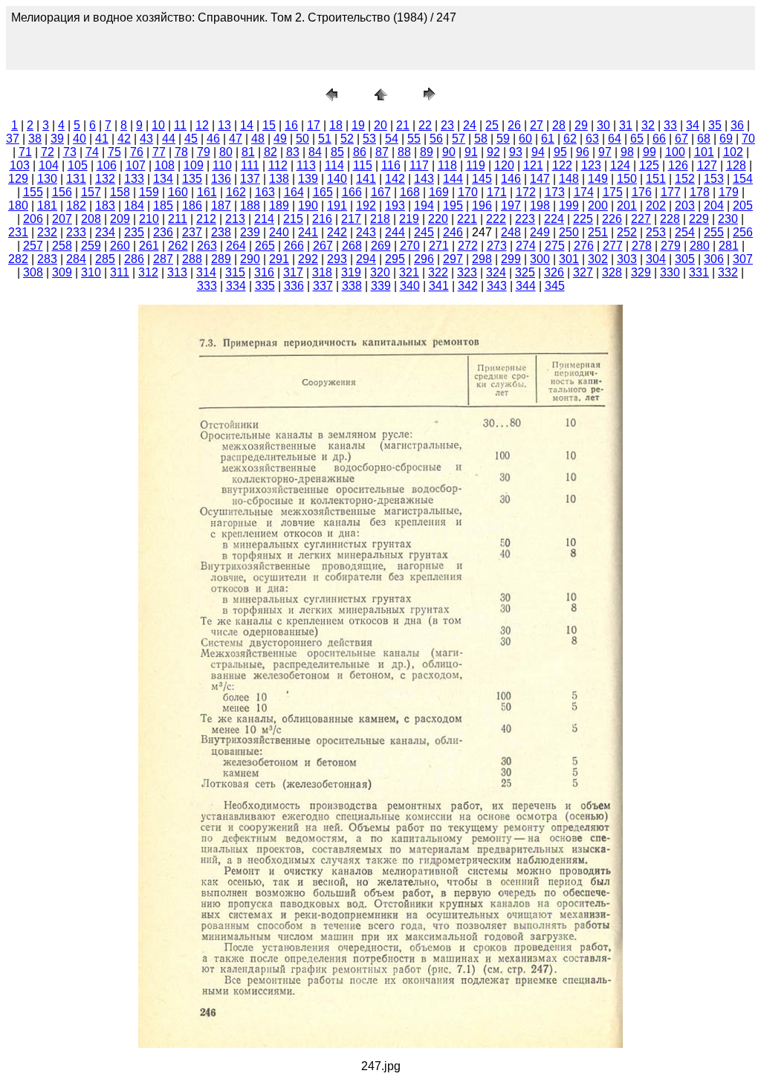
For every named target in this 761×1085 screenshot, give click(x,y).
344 (526, 285)
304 (656, 259)
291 (279, 259)
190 (308, 205)
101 (704, 152)
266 (294, 245)
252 (627, 232)
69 (726, 138)
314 (206, 272)
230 (728, 219)
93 (515, 152)
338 (352, 285)
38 (35, 138)
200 (598, 205)
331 (699, 272)
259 (91, 245)
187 (221, 205)
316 (264, 272)
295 (395, 259)
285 (105, 259)
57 (458, 138)
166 (352, 192)
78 (181, 152)
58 (481, 138)
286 (134, 259)
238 (221, 232)
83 (292, 152)
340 (410, 285)
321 (409, 272)
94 (538, 152)
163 (265, 192)
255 (714, 232)
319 (351, 272)
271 (439, 245)
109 (194, 165)
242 (337, 232)
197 (511, 205)
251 (598, 232)
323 (467, 272)
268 (352, 245)
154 (743, 178)
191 (337, 205)
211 (177, 219)
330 (670, 272)
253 (656, 232)
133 (134, 178)
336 (294, 285)
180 (18, 205)
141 (366, 178)
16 (291, 125)
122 (562, 165)
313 (177, 272)
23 (447, 125)
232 (47, 232)
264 (236, 245)
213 (235, 219)
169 (439, 192)
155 (33, 192)
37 (12, 138)
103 (20, 165)
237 (192, 232)
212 (206, 219)
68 (703, 138)
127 (707, 165)
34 (692, 125)
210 (149, 219)
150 (627, 178)
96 (582, 152)
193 (395, 205)
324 (496, 272)
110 (222, 165)
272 (468, 245)
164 (294, 192)
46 (213, 138)
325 (525, 272)
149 (598, 178)
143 (424, 178)
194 (424, 205)
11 (180, 125)
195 (453, 205)
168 (410, 192)
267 (323, 245)
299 (511, 259)
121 (533, 165)
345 (555, 285)
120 (504, 165)
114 (334, 165)
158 (120, 192)
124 (620, 165)
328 (612, 272)
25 (492, 125)
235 (134, 232)
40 (79, 138)
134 (163, 178)
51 (324, 138)
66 (659, 138)
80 (226, 152)
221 (467, 219)
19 (358, 125)
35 (715, 125)
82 (270, 152)
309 (62, 272)
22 (425, 125)
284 (76, 259)
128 (736, 165)
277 (613, 245)
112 (278, 165)
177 (671, 192)
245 (424, 232)
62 (570, 138)
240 (279, 232)
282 (18, 259)
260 (120, 245)
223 (525, 219)
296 (424, 259)
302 (598, 259)
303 (627, 259)
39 (57, 138)
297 (453, 259)
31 (625, 125)
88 (404, 152)
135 (192, 178)
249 (540, 232)
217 (351, 219)
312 (148, 272)
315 (235, 272)
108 (165, 165)
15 (269, 125)
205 (743, 205)
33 (670, 125)
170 (468, 192)
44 (168, 138)
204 (714, 205)
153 (714, 178)
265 (265, 245)
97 (605, 152)
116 (391, 165)
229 (699, 219)
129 (18, 178)
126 (678, 165)
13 (224, 125)
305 (685, 259)
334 (236, 285)
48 (258, 138)
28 (559, 125)
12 (202, 125)
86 (359, 152)
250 (569, 232)
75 (114, 152)
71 (25, 152)
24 (469, 125)
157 (91, 192)
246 (453, 232)
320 (380, 272)
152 (685, 178)
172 (526, 192)
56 (436, 138)
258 (62, 245)
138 (279, 178)
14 (246, 125)
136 (221, 178)
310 (91, 272)
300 (540, 259)
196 (482, 205)
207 (62, 219)
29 (581, 125)
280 (700, 245)
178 (700, 192)
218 (380, 219)
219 (409, 219)
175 (613, 192)
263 (207, 245)
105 (78, 165)
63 (592, 138)
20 (380, 125)
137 (250, 178)
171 (497, 192)
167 (381, 192)
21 (402, 125)
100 (675, 152)
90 (449, 152)
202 (656, 205)
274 (526, 245)
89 (426, 152)
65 (637, 138)
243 (366, 232)
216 (322, 219)
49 (280, 138)
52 (347, 138)
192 (366, 205)
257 (33, 245)
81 (248, 152)
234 (105, 232)
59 (503, 138)
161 (207, 192)
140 (337, 178)
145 (482, 178)
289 (221, 259)
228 (670, 219)
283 (47, 259)
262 (178, 245)
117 (419, 165)
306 (714, 259)
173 (555, 192)
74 (92, 152)
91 (471, 152)
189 (279, 205)
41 (102, 138)
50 (302, 138)
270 (410, 245)
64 (614, 138)
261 (149, 245)
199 (569, 205)
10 (158, 125)
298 (482, 259)
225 (583, 219)
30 (603, 125)
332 (728, 272)
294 (366, 259)
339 (381, 285)
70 (748, 138)
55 (414, 138)
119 (475, 165)
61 (547, 138)
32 (648, 125)
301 (569, 259)
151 (656, 178)
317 (293, 272)
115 (362, 165)
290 (250, 259)
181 (47, 205)
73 (70, 152)
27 (536, 125)
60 (525, 138)
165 (323, 192)
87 (382, 152)
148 (569, 178)
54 (391, 138)
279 (671, 245)
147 (540, 178)
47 (235, 138)
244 (395, 232)
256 (743, 232)
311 (119, 272)
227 (641, 219)
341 (439, 285)
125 (649, 165)
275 (555, 245)
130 (47, 178)
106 (107, 165)
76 (136, 152)
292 (308, 259)
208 (91, 219)
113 (306, 165)
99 (649, 152)
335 (265, 285)
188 (250, 205)
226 (612, 219)
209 (120, 219)
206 (33, 219)
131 (76, 178)
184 (134, 205)
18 (336, 125)
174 (584, 192)
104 (49, 165)
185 (163, 205)
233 (76, 232)
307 (743, 259)
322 (438, 272)
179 (729, 192)
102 (733, 152)
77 (159, 152)
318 (322, 272)
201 (627, 205)
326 (554, 272)
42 (124, 138)
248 (511, 232)
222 (496, 219)
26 (514, 125)
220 (438, 219)
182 (76, 205)
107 (136, 165)
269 (381, 245)
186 (192, 205)
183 (105, 205)
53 (369, 138)
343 (497, 285)
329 (641, 272)
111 (250, 165)
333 (207, 285)
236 (163, 232)
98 (627, 152)
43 (146, 138)
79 (203, 152)
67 (681, 138)
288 (192, 259)
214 (264, 219)
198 (540, 205)
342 (468, 285)
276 (584, 245)
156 (62, 192)
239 (250, 232)
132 (105, 178)
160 (178, 192)
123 (591, 165)
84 (315, 152)
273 (497, 245)
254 (685, 232)
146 (511, 178)
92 (493, 152)
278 (642, 245)
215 (293, 219)
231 (18, 232)
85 (337, 152)
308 (33, 272)
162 (236, 192)
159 (149, 192)
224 (554, 219)
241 (308, 232)
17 (313, 125)
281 (729, 245)
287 (163, 259)
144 (453, 178)
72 (47, 152)
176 (642, 192)
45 (191, 138)
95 (560, 152)
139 (308, 178)
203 (685, 205)
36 (737, 125)
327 (583, 272)
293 (337, 259)
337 (323, 285)
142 (395, 178)
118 (447, 165)
